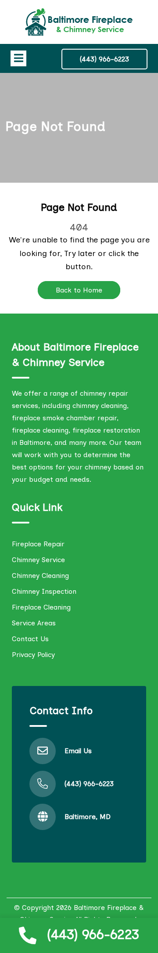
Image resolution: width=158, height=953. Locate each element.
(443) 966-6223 (93, 934)
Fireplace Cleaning (41, 607)
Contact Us (30, 639)
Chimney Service (38, 560)
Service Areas (34, 623)
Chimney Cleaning (40, 575)
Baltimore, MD (88, 816)
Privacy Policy (33, 654)
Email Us (78, 751)
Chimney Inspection (44, 591)
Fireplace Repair (38, 544)
